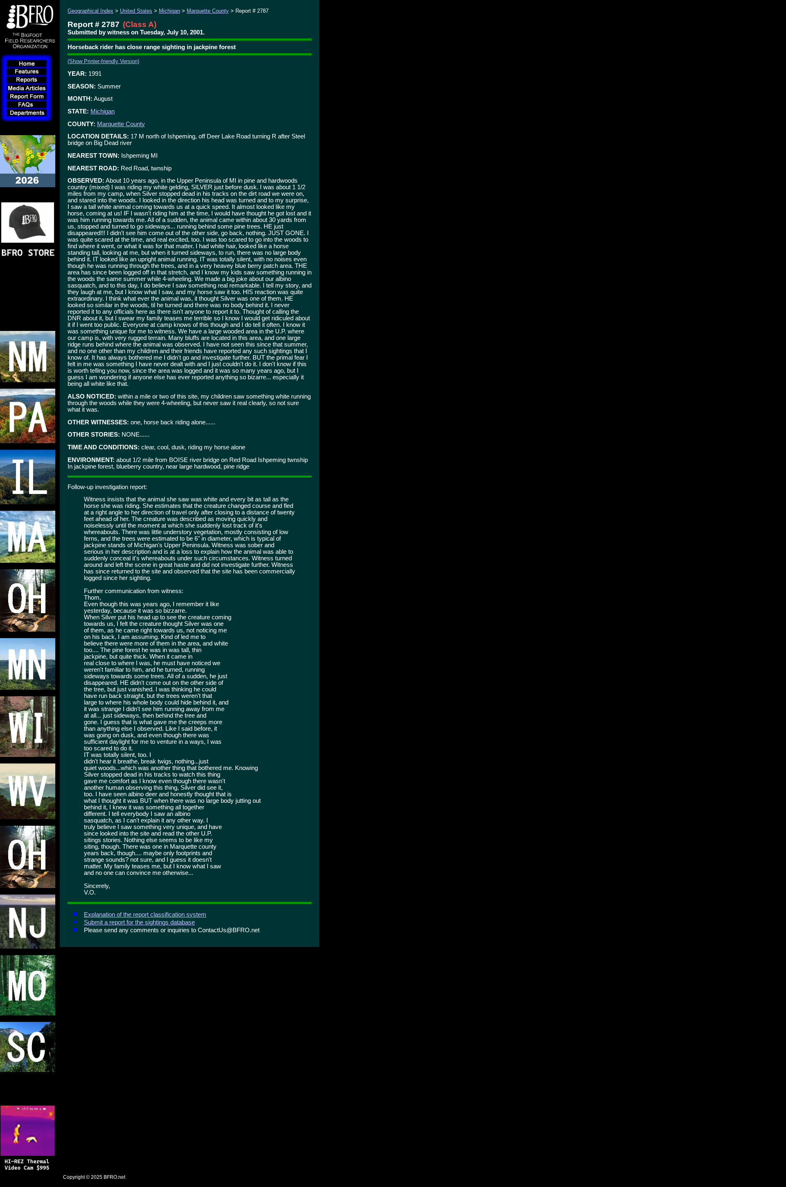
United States (136, 11)
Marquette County (208, 11)
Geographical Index (90, 11)
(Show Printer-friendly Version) (103, 61)
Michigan (169, 11)
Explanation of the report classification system (145, 914)
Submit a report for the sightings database (139, 922)
